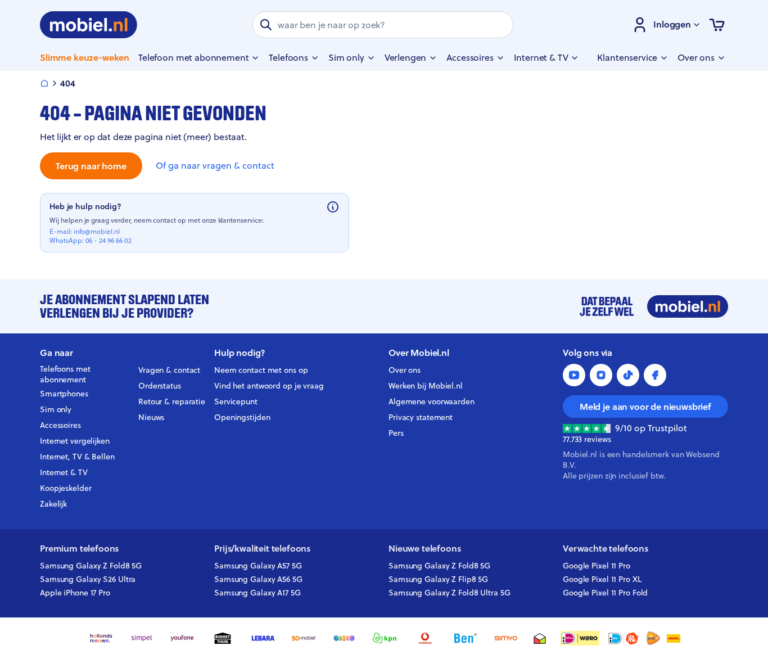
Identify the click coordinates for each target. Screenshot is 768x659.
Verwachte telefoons (605, 548)
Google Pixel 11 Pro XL (602, 579)
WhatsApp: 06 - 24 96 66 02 (90, 240)
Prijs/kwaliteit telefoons (262, 548)
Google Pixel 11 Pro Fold (605, 592)
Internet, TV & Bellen (77, 456)
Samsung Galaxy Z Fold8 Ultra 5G (449, 592)
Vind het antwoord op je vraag (269, 385)
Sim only (55, 409)
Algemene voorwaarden (431, 401)
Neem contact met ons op (261, 370)
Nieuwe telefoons (424, 548)
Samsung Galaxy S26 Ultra (87, 579)
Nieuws (151, 417)
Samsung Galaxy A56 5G (258, 579)
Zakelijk (53, 503)
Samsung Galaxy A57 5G (258, 565)
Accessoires (60, 425)
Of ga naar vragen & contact (215, 165)
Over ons (404, 370)
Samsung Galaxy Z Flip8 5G (438, 579)
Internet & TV (64, 472)
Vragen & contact (169, 370)
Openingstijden (242, 417)
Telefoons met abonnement (65, 374)
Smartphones (64, 393)
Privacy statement (420, 417)
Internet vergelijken (75, 440)
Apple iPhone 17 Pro (75, 592)
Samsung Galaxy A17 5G (257, 592)
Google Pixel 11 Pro (596, 565)
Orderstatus (159, 385)
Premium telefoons (79, 548)
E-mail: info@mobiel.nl (84, 231)
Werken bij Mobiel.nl (425, 385)
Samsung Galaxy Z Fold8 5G (91, 565)
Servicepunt (235, 401)
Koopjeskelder (66, 488)
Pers (396, 433)
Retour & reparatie (171, 401)
